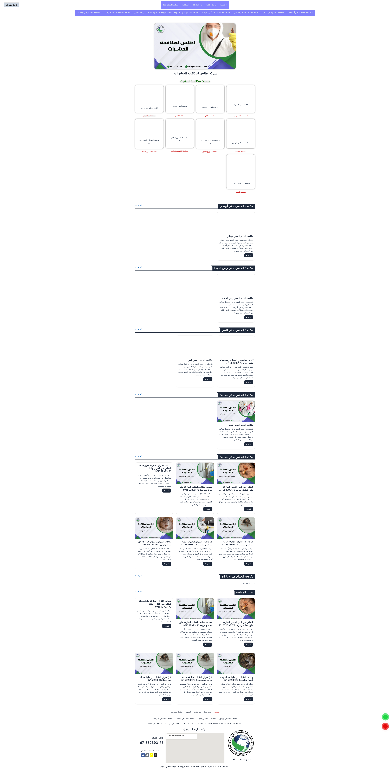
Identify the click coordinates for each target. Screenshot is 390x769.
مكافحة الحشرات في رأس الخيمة (216, 13)
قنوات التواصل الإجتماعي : (149, 750)
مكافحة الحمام (241, 192)
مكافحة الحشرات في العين (273, 13)
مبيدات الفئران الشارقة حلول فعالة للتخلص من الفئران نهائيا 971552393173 (155, 468)
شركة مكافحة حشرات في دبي (117, 13)
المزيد (249, 255)
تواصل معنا (211, 5)
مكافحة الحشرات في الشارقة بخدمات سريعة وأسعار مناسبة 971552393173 (166, 13)
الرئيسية (223, 5)
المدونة (185, 5)
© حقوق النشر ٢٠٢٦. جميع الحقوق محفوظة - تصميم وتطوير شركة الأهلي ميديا (195, 767)
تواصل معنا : (158, 738)
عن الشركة (197, 5)
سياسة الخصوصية (170, 5)
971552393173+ (151, 743)
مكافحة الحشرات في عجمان (246, 13)
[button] (11, 5)
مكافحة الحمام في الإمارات (89, 13)
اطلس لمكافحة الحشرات (241, 759)
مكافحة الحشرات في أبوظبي (301, 13)
